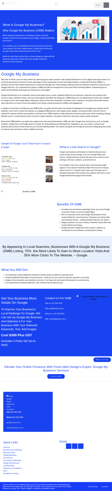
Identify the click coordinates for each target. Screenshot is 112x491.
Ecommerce (8, 458)
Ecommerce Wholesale (12, 460)
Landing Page (8, 466)
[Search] (106, 5)
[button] (56, 4)
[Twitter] (74, 446)
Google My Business (11, 463)
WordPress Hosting (10, 473)
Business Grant (9, 452)
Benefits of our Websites (12, 450)
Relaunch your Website (12, 468)
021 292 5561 (59, 314)
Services (6, 447)
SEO (5, 471)
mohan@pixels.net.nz (57, 319)
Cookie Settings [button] (93, 486)
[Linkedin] (80, 446)
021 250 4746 (57, 303)
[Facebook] (68, 446)
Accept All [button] (105, 486)
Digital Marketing (9, 455)
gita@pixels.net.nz (56, 308)
